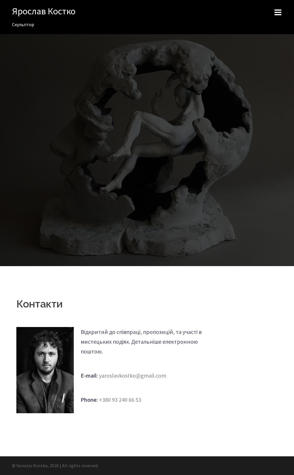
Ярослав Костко (44, 11)
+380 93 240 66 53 (120, 399)
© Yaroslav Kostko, (31, 465)
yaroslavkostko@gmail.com (132, 375)
